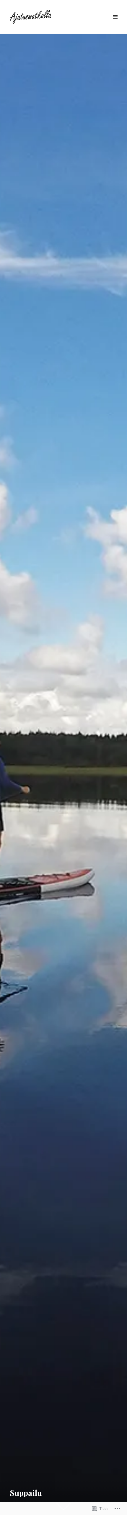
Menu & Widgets (115, 23)
